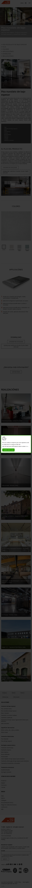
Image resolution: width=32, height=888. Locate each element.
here (27, 446)
